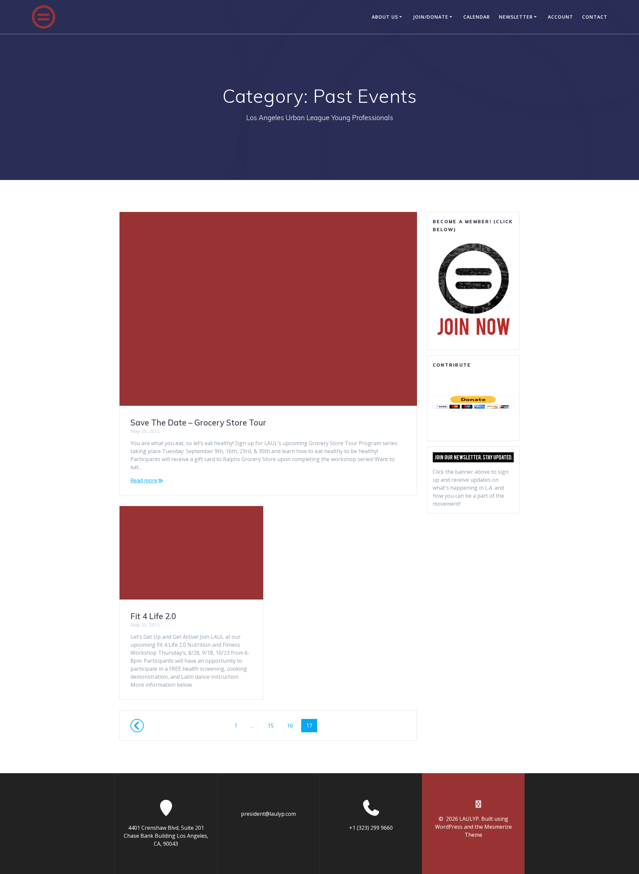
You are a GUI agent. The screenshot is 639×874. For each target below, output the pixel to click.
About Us (385, 17)
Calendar (476, 17)
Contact (594, 17)
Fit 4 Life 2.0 (153, 616)
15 (273, 725)
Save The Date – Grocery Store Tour (198, 423)
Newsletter (516, 17)
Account (560, 17)
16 (292, 725)
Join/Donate (430, 17)
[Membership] (473, 289)
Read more (143, 480)
